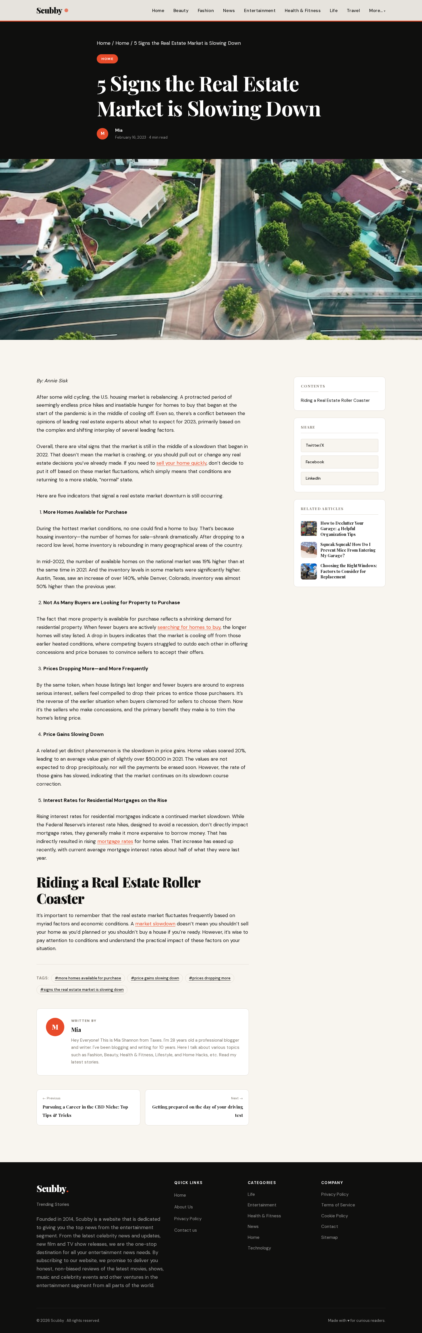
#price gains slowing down (155, 978)
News (229, 10)
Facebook (315, 461)
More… (376, 10)
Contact (329, 1226)
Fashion (206, 10)
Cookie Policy (334, 1216)
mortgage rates (115, 841)
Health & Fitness (303, 10)
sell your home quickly (181, 463)
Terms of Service (338, 1205)
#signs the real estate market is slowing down (82, 989)
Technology (259, 1248)
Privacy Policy (188, 1219)
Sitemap (329, 1237)
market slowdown (155, 924)
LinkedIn (313, 478)
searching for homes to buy (189, 627)
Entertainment (260, 10)
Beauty (181, 10)
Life (334, 10)
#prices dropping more (210, 978)
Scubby (49, 10)
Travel (353, 10)
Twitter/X (315, 445)
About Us (183, 1207)
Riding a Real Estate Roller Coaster (336, 400)
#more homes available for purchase (88, 978)
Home (158, 10)
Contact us (185, 1230)
